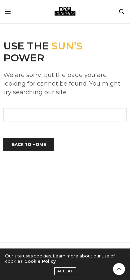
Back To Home (29, 144)
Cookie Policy (40, 261)
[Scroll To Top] (119, 269)
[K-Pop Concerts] (65, 11)
